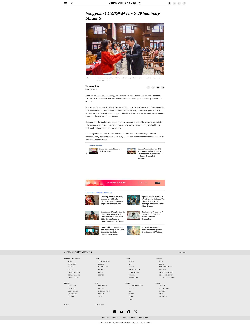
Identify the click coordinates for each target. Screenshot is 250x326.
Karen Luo (94, 86)
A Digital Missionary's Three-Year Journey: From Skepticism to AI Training (152, 229)
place (131, 296)
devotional (102, 285)
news (70, 261)
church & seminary (136, 285)
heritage (162, 269)
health (101, 294)
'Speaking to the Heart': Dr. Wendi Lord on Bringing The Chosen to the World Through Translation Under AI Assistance (153, 201)
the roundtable (74, 272)
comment (71, 288)
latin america (134, 272)
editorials (72, 285)
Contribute (116, 317)
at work (101, 288)
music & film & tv (165, 267)
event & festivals (166, 272)
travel (101, 296)
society (101, 264)
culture (158, 259)
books (161, 264)
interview (163, 296)
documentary (164, 288)
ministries (72, 264)
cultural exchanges (167, 278)
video (157, 283)
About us (105, 317)
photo (127, 283)
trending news (104, 261)
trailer (162, 291)
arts (161, 261)
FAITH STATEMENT (129, 317)
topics (70, 269)
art (130, 291)
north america (134, 269)
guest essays (73, 291)
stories (101, 275)
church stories (73, 278)
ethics (100, 272)
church (162, 285)
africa (131, 261)
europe (131, 267)
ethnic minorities (166, 275)
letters (71, 296)
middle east (133, 278)
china (97, 259)
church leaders (74, 275)
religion (101, 269)
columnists (72, 294)
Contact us (143, 317)
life (96, 283)
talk (161, 294)
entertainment (104, 291)
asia (130, 264)
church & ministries (72, 259)
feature (71, 267)
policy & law (103, 267)
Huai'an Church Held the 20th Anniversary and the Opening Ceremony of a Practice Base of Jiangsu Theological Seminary (111, 153)
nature (131, 294)
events (131, 288)
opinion (67, 283)
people (131, 299)
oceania (132, 275)
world (127, 259)
